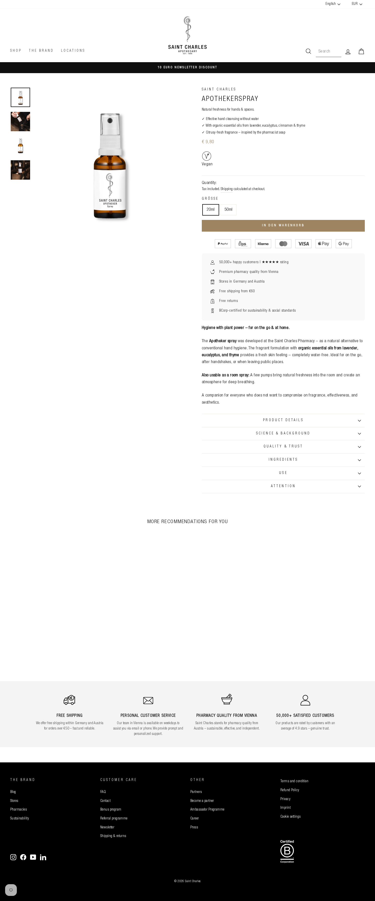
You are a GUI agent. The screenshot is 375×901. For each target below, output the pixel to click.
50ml (228, 210)
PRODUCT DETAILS (283, 420)
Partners (196, 792)
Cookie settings (290, 817)
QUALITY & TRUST (283, 446)
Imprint (285, 808)
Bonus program (110, 810)
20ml (211, 210)
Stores (14, 801)
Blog (13, 792)
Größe (210, 199)
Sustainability (19, 818)
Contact (105, 801)
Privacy (285, 799)
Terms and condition (294, 781)
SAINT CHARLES (219, 89)
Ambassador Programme (207, 810)
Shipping (227, 189)
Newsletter (107, 827)
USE (283, 473)
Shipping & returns (113, 836)
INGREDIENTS (283, 460)
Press (194, 827)
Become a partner (202, 801)
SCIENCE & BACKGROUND (283, 433)
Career (194, 818)
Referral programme (114, 818)
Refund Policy (289, 790)
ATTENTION (283, 486)
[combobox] (328, 51)
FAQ (103, 792)
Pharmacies (18, 810)
